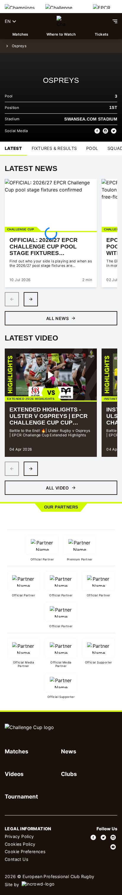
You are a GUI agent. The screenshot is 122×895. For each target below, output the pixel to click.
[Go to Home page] (61, 21)
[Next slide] (31, 299)
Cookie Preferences (25, 851)
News (68, 751)
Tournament (21, 796)
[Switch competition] (20, 6)
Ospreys (19, 46)
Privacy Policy (19, 836)
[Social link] (93, 837)
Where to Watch (61, 34)
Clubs (69, 774)
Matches (20, 34)
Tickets (102, 34)
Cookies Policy (20, 844)
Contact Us (16, 859)
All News (57, 318)
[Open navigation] (115, 21)
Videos (14, 774)
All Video (57, 487)
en (8, 21)
